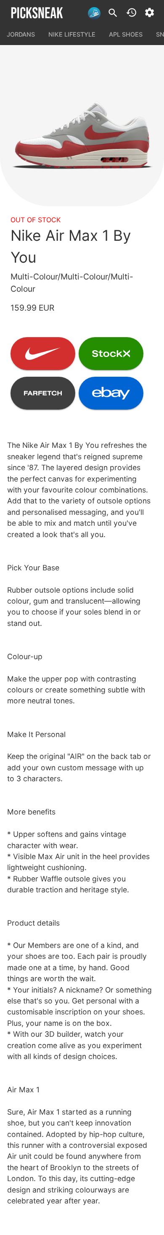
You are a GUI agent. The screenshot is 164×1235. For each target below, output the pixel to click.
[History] (131, 12)
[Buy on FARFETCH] (43, 393)
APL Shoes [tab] (126, 34)
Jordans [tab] (21, 34)
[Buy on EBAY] (111, 393)
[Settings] (149, 12)
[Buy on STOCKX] (111, 353)
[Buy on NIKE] (43, 353)
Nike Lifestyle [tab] (71, 34)
